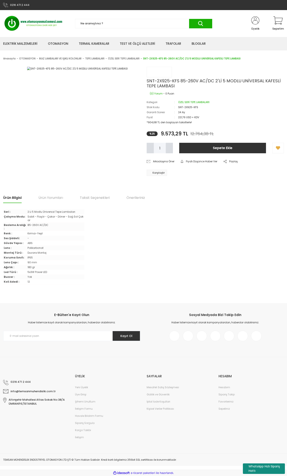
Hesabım (224, 387)
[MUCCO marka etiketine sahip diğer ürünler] (159, 72)
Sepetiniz (224, 408)
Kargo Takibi (83, 430)
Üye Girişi (80, 394)
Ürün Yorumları (50, 197)
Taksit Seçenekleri (95, 197)
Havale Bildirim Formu (89, 416)
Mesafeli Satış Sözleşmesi (163, 387)
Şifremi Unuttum (85, 401)
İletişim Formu (84, 408)
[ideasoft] (121, 473)
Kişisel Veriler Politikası (160, 408)
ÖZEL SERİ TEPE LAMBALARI (193, 102)
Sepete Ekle (222, 148)
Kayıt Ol (126, 336)
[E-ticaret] (143, 473)
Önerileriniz (135, 197)
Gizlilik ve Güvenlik (158, 394)
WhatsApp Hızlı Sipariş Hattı (264, 468)
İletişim (79, 437)
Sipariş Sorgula (85, 423)
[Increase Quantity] (169, 148)
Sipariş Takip (227, 394)
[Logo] (33, 23)
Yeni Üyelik (81, 387)
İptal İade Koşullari (158, 401)
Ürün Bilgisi (12, 197)
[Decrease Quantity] (150, 148)
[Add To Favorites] (278, 148)
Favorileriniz (226, 401)
